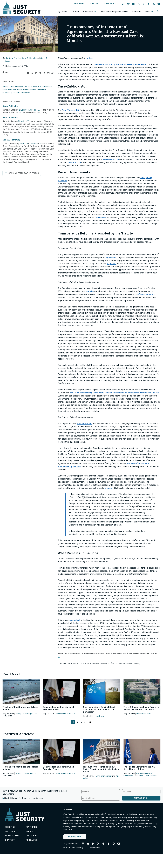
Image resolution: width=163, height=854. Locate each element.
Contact (10, 840)
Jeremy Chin (20, 714)
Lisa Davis (100, 716)
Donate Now (75, 837)
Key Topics (62, 11)
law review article (111, 159)
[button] (158, 12)
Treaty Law (25, 92)
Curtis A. (11, 106)
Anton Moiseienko (143, 714)
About (147, 11)
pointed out (75, 620)
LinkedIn (32, 110)
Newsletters (110, 4)
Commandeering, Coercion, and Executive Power (58, 708)
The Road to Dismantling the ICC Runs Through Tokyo (139, 768)
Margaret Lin (31, 714)
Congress (6, 86)
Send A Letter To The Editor (24, 173)
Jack (10, 117)
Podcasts (136, 11)
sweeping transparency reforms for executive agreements (120, 64)
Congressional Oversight (21, 86)
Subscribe (139, 798)
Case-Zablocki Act (70, 110)
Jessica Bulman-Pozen (65, 714)
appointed (111, 263)
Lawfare (89, 58)
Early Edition (11, 798)
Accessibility (94, 847)
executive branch (15, 89)
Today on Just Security (32, 798)
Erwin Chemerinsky (104, 776)
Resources (88, 11)
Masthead (79, 4)
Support (94, 4)
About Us (10, 827)
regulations (101, 217)
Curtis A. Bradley (13, 58)
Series (76, 11)
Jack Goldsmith (29, 58)
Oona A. (11, 140)
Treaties (16, 92)
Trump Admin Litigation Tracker (114, 11)
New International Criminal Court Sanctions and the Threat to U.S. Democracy (99, 709)
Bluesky (22, 110)
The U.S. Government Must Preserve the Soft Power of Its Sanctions (141, 708)
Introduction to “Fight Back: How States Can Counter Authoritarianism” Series (101, 769)
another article (74, 162)
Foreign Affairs (29, 89)
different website (145, 294)
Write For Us (12, 836)
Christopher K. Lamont (147, 776)
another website (84, 423)
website (90, 291)
